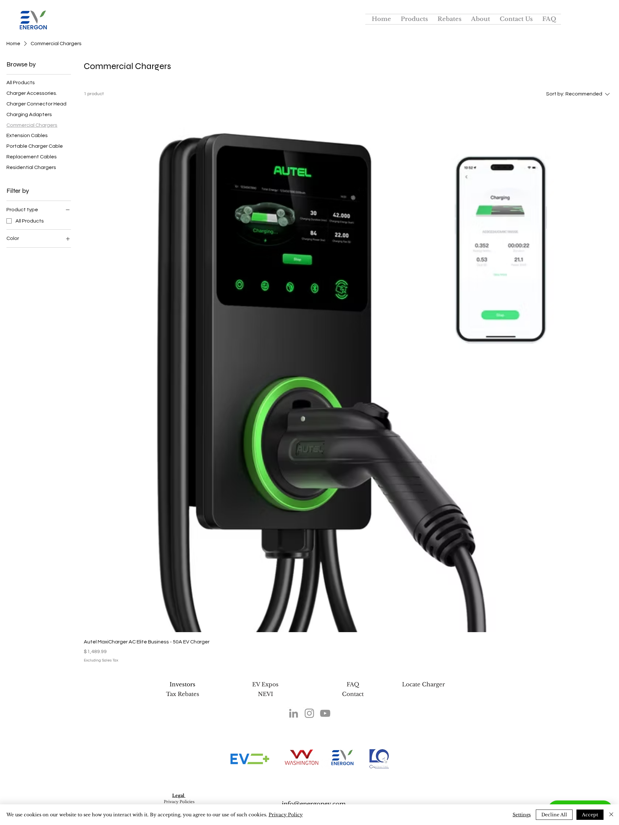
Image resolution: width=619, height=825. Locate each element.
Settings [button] (522, 815)
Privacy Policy (286, 815)
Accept (590, 815)
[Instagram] (309, 713)
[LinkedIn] (293, 713)
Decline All (554, 815)
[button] (414, 19)
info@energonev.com (314, 804)
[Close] (611, 815)
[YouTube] (325, 713)
